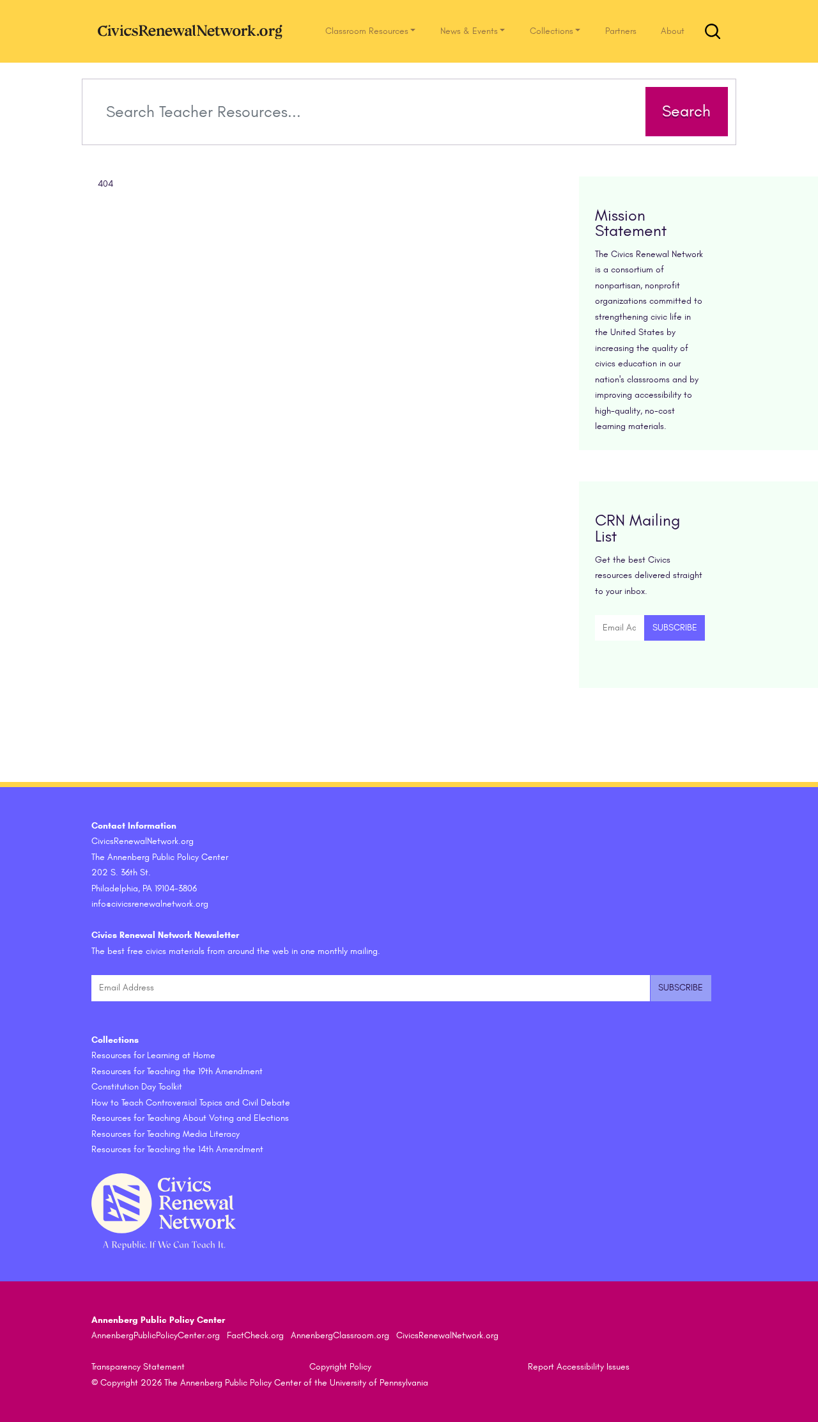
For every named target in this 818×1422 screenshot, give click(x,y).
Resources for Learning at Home (153, 1055)
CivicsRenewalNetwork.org (447, 1335)
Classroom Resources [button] (366, 31)
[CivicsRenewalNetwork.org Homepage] (193, 31)
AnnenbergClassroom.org (340, 1335)
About (672, 31)
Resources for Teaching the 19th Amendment (177, 1071)
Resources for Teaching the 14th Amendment (177, 1149)
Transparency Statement (138, 1366)
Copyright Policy (340, 1366)
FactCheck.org (255, 1335)
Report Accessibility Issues (578, 1366)
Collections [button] (551, 31)
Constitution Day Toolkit (136, 1086)
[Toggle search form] (712, 31)
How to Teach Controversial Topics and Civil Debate (190, 1102)
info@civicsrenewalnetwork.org (149, 903)
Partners (621, 31)
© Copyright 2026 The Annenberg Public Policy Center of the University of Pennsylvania (259, 1382)
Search (686, 111)
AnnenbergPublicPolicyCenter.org (155, 1335)
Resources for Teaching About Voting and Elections (190, 1118)
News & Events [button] (469, 31)
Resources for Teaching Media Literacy (165, 1134)
